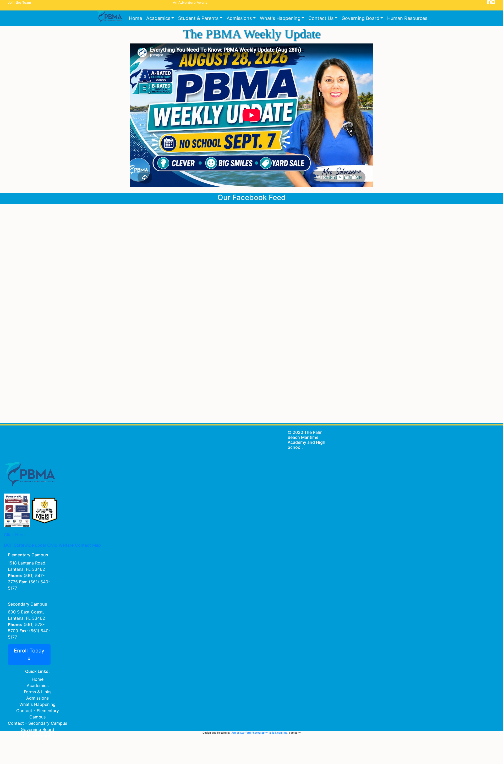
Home (135, 18)
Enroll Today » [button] (29, 654)
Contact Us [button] (320, 18)
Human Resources (407, 18)
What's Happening (37, 704)
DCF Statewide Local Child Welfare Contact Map (52, 545)
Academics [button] (158, 18)
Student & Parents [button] (198, 18)
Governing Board (37, 729)
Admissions (37, 698)
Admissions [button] (239, 18)
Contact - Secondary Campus (37, 723)
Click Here (14, 534)
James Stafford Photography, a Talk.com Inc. (259, 732)
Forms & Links (37, 691)
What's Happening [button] (280, 18)
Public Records (37, 735)
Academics (37, 685)
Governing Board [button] (360, 18)
